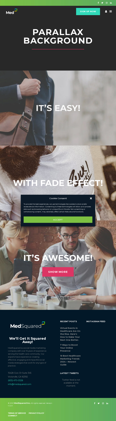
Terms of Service (17, 413)
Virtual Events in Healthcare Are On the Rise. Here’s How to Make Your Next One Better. (70, 334)
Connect (12, 416)
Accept (58, 219)
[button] (91, 198)
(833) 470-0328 (15, 380)
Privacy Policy (36, 413)
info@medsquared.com (19, 384)
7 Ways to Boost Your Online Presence (69, 348)
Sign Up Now (88, 11)
